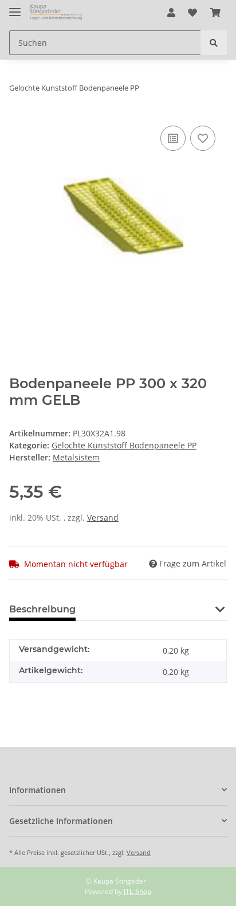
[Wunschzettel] (192, 12)
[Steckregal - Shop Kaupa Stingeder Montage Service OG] (57, 13)
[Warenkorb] (215, 12)
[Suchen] (213, 42)
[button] (171, 12)
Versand (103, 517)
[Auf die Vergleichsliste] (173, 138)
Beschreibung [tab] (42, 609)
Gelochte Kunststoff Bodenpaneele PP (124, 445)
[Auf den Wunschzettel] (202, 138)
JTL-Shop (137, 891)
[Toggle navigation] (15, 7)
